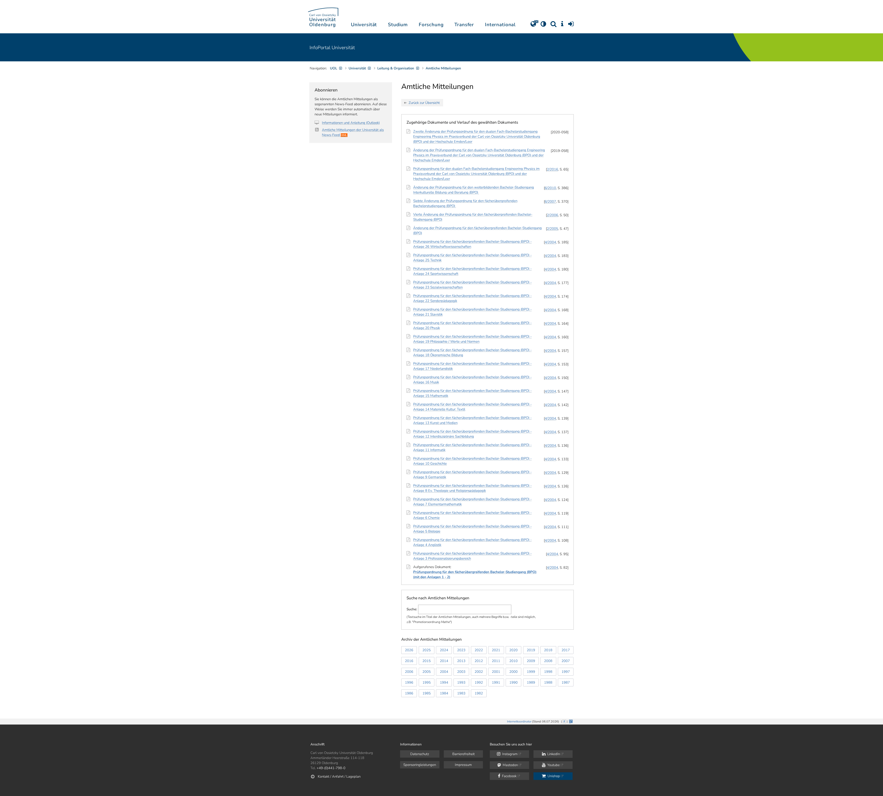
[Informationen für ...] (562, 25)
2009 (531, 661)
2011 (496, 661)
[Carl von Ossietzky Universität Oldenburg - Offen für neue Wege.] (323, 16)
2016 (409, 661)
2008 (548, 661)
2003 (461, 671)
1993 (461, 682)
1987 (566, 682)
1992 (479, 682)
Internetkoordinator (519, 721)
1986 (409, 693)
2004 (444, 671)
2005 (426, 671)
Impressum (463, 764)
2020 (513, 650)
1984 (444, 693)
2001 (496, 671)
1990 (513, 682)
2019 (531, 650)
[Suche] (553, 25)
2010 (513, 661)
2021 (496, 650)
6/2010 (550, 188)
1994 (444, 682)
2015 (426, 661)
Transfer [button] (464, 24)
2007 (566, 661)
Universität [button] (364, 24)
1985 (426, 693)
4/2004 (550, 242)
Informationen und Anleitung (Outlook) (351, 122)
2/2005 (552, 228)
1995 (426, 682)
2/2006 (552, 215)
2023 (461, 650)
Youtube (553, 765)
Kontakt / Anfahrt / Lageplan (339, 776)
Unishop (553, 776)
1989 (531, 682)
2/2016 (552, 169)
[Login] (571, 25)
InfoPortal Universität (332, 47)
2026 (409, 650)
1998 (548, 671)
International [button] (500, 24)
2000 (513, 671)
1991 (496, 682)
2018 (548, 650)
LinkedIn (553, 754)
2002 (479, 671)
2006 (409, 671)
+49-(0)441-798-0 (331, 768)
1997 (566, 671)
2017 (566, 650)
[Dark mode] (543, 25)
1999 (531, 671)
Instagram (509, 754)
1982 (479, 693)
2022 (479, 650)
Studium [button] (398, 24)
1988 (548, 682)
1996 (409, 682)
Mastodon (510, 765)
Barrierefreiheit (463, 754)
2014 (444, 661)
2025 (426, 650)
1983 (461, 693)
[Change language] (533, 25)
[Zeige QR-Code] (570, 720)
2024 (444, 650)
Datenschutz (419, 754)
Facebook (508, 776)
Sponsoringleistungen (419, 764)
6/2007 (550, 201)
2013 (461, 661)
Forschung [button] (431, 24)
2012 (479, 661)
